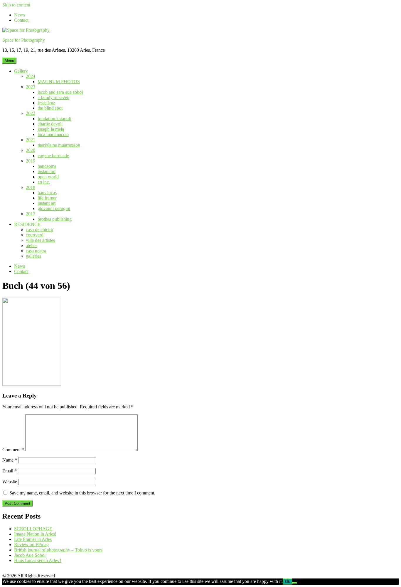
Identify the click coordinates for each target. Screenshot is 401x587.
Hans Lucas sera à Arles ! (37, 560)
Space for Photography (23, 40)
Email (9, 470)
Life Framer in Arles (33, 539)
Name (9, 459)
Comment (13, 449)
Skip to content (16, 4)
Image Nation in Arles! (35, 533)
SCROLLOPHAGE (33, 528)
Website (9, 481)
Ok (287, 581)
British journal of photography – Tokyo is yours (58, 549)
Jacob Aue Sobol (30, 555)
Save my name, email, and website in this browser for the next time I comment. (82, 492)
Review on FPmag (31, 544)
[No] (294, 583)
